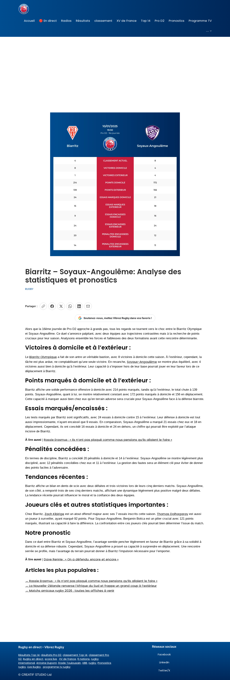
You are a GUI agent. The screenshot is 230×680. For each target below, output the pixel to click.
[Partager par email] (88, 306)
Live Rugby (34, 667)
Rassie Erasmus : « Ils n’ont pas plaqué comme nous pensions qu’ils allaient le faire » (108, 440)
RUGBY (29, 289)
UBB (84, 663)
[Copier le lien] (43, 306)
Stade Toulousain (69, 663)
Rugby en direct (33, 659)
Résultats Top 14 (29, 655)
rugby (92, 663)
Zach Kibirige (54, 514)
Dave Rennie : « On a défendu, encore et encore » (81, 559)
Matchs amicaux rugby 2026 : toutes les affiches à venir (69, 590)
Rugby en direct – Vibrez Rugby (41, 647)
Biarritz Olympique (43, 357)
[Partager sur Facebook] (52, 306)
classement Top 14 (75, 655)
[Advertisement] (115, 65)
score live (51, 659)
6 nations (83, 659)
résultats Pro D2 (51, 655)
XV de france (67, 659)
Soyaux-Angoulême (142, 362)
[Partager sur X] (61, 306)
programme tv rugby (56, 667)
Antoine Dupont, (46, 663)
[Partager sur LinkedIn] (79, 306)
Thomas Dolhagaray (172, 514)
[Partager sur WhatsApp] (70, 306)
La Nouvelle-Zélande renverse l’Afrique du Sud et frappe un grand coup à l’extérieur (91, 586)
